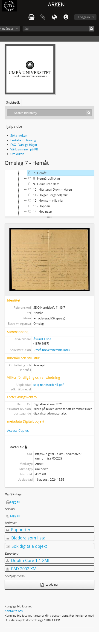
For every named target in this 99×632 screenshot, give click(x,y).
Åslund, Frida (42, 339)
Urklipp (43, 17)
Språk (54, 17)
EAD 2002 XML (24, 568)
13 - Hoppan (41, 206)
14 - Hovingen (42, 211)
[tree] (49, 193)
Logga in (84, 17)
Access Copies (18, 430)
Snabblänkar (66, 17)
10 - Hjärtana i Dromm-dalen (52, 189)
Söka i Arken (18, 135)
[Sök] (91, 28)
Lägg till (15, 502)
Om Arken (17, 154)
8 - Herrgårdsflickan (46, 178)
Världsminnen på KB (24, 149)
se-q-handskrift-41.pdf (48, 385)
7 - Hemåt (40, 173)
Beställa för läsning (23, 140)
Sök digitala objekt (28, 546)
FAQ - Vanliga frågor (23, 145)
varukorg (31, 17)
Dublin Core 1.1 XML (30, 560)
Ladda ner (51, 585)
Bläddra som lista (27, 538)
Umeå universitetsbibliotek (51, 350)
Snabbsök (13, 102)
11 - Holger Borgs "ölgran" (50, 195)
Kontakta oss (14, 611)
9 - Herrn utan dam (46, 184)
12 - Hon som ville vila (48, 200)
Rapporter (20, 529)
